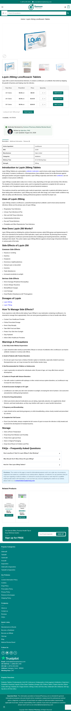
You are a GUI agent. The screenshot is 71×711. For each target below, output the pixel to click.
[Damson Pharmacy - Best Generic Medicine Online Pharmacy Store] (35, 7)
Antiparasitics (40, 682)
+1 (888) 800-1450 (15, 664)
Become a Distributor (7, 630)
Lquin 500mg (8, 302)
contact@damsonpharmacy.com (15, 661)
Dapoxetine (4, 563)
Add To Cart (58, 92)
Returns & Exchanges (8, 595)
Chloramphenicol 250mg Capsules (9, 505)
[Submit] (68, 13)
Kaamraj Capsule (14, 684)
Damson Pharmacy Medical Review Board (37, 127)
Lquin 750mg (8, 305)
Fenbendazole (17, 682)
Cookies (3, 583)
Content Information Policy (9, 580)
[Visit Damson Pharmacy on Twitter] (15, 653)
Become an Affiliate (7, 633)
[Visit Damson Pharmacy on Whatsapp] (7, 653)
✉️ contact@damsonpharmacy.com (42, 2)
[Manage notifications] (4, 707)
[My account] (65, 7)
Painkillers (4, 684)
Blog (2, 639)
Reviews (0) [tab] (27, 141)
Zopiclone (65, 682)
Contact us (4, 611)
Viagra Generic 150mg (26, 686)
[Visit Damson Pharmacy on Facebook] (3, 653)
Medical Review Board (8, 642)
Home (23, 19)
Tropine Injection (58, 684)
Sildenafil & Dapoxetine (8, 567)
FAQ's (3, 617)
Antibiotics (58, 682)
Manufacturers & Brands (8, 627)
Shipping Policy (6, 598)
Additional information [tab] (16, 141)
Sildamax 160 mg (62, 686)
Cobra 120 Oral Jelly (40, 686)
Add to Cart (9, 515)
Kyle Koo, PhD (25, 130)
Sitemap (3, 636)
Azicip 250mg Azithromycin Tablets (22, 506)
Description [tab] (5, 141)
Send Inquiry (28, 112)
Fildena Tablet (47, 684)
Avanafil (3, 560)
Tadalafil (3, 554)
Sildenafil (4, 551)
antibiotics (60, 175)
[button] (2, 7)
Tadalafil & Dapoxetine (8, 570)
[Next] (65, 41)
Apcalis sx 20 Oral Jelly (8, 689)
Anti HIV (25, 682)
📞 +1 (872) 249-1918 (24, 2)
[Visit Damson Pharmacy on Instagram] (11, 653)
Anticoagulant (49, 682)
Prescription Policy (7, 589)
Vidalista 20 (14, 686)
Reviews (4, 614)
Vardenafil (4, 557)
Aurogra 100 (38, 684)
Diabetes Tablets (6, 682)
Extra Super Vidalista (27, 684)
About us (4, 608)
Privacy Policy (5, 592)
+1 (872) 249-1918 (12, 666)
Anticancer (32, 682)
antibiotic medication (32, 171)
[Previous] (5, 41)
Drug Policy (4, 586)
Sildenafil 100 (52, 686)
